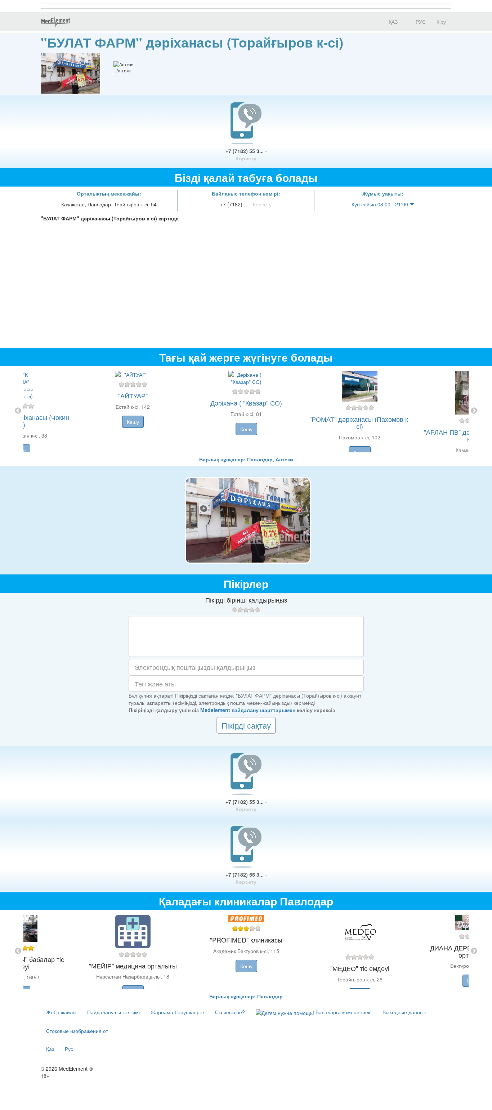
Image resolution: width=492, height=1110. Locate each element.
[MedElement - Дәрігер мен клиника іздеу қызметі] (55, 22)
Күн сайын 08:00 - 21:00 (381, 204)
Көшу (133, 421)
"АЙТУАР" (133, 395)
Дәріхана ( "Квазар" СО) (246, 402)
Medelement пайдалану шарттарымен (247, 709)
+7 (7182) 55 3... (246, 154)
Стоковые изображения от (77, 1030)
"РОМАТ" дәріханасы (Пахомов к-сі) (359, 422)
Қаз (50, 1048)
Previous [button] (18, 411)
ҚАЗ (392, 21)
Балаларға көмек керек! (343, 1012)
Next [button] (474, 411)
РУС (420, 21)
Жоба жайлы (61, 1012)
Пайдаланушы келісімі (113, 1012)
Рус (69, 1048)
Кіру (441, 21)
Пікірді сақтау (246, 725)
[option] (246, 411)
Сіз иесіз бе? (230, 1012)
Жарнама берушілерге (177, 1012)
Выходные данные (404, 1012)
